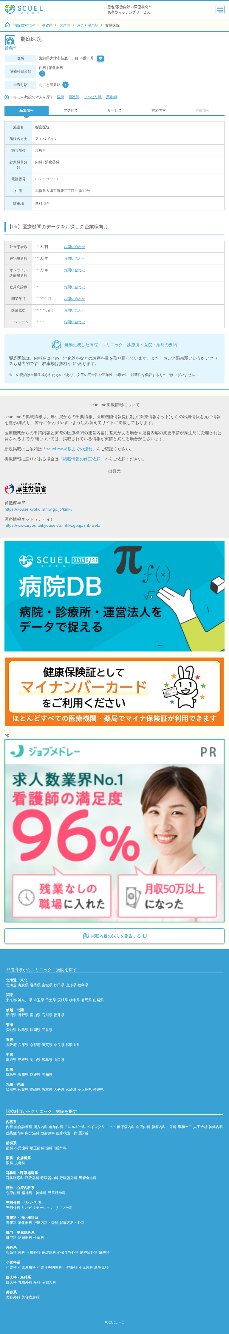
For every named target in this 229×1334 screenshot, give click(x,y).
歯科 (9, 1148)
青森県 (23, 985)
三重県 (47, 1030)
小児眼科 (70, 1267)
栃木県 (74, 1000)
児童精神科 (57, 1193)
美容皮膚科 (30, 1297)
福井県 (59, 1015)
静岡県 (35, 1030)
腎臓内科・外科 (72, 1222)
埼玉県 (38, 1000)
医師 (60, 97)
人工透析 (200, 1127)
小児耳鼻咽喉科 (49, 1267)
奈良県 (59, 1045)
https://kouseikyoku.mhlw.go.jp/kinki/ (38, 509)
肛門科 (11, 1237)
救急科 (11, 1252)
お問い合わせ (74, 247)
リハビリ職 (93, 97)
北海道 (11, 985)
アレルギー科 (75, 1127)
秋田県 (59, 985)
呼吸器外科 (69, 1178)
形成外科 (33, 1252)
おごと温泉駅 (87, 25)
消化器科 (25, 1222)
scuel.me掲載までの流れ (69, 448)
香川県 (23, 1074)
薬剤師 (111, 97)
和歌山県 (73, 1045)
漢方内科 (40, 1127)
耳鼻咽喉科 (15, 1178)
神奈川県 (25, 1000)
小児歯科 (21, 1148)
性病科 (38, 1237)
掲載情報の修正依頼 (81, 459)
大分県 (59, 1089)
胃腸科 (11, 1222)
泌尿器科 (25, 1237)
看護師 (74, 97)
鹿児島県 (85, 1089)
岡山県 (35, 1060)
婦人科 (11, 1282)
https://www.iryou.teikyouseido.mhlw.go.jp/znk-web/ (52, 525)
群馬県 (86, 1000)
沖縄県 (98, 1089)
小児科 (11, 1267)
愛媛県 (35, 1074)
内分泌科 (32, 1133)
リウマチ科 (64, 1208)
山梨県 (98, 1000)
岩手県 (35, 985)
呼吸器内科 (49, 1178)
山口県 (59, 1060)
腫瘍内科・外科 (164, 1127)
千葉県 (50, 1000)
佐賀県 (23, 1089)
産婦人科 (49, 1282)
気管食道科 (88, 1178)
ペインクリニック (101, 1127)
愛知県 (11, 1030)
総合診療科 (23, 1127)
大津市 (64, 25)
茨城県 (62, 1000)
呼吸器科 (32, 1178)
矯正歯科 (37, 1148)
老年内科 (56, 1127)
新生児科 (101, 1267)
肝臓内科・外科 (45, 1222)
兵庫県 (23, 1045)
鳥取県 (11, 1060)
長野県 (23, 1015)
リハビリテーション (37, 1208)
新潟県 (11, 1015)
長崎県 (35, 1089)
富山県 (35, 1015)
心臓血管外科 (68, 1252)
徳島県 (11, 1074)
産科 (37, 1282)
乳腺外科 (25, 1282)
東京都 (11, 1000)
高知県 (47, 1074)
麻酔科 (104, 1252)
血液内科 (143, 1127)
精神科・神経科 (34, 1193)
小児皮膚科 (27, 1267)
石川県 (47, 1015)
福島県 (83, 985)
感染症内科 (15, 1133)
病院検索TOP (24, 25)
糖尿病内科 (126, 1127)
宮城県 (47, 985)
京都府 (35, 1045)
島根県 (23, 1060)
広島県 (47, 1060)
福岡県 (11, 1089)
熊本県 (47, 1089)
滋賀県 (47, 25)
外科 (21, 1252)
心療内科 (13, 1193)
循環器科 (49, 1252)
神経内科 (216, 1127)
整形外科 (13, 1208)
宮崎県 (71, 1089)
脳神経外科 (89, 1252)
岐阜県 (23, 1030)
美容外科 (13, 1297)
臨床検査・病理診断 (72, 1133)
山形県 (71, 985)
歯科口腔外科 (56, 1148)
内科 (9, 1127)
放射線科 (48, 1133)
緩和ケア (185, 1127)
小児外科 (86, 1267)
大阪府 (11, 1045)
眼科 (9, 1163)
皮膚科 (19, 1163)
